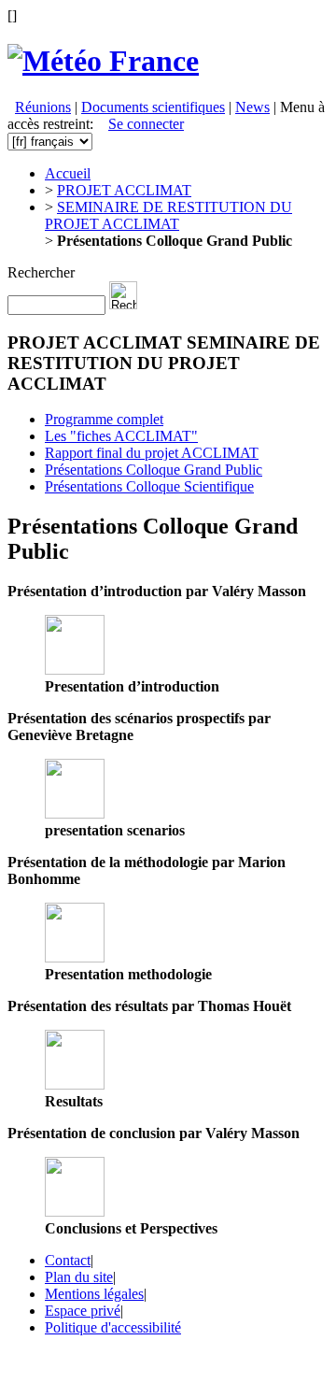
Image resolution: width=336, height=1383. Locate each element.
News (252, 107)
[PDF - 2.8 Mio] (75, 669)
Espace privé (82, 1311)
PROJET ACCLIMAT (124, 190)
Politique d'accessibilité (113, 1327)
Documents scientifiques (153, 107)
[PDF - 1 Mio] (75, 813)
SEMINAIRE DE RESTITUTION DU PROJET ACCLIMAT (168, 215)
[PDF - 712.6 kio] (75, 957)
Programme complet (104, 419)
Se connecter (146, 124)
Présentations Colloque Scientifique (149, 486)
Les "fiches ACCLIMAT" (121, 436)
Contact (68, 1260)
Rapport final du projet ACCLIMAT (152, 453)
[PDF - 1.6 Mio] (75, 1211)
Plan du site (79, 1277)
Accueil (68, 173)
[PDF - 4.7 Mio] (75, 1084)
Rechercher (41, 272)
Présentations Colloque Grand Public (153, 470)
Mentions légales (94, 1294)
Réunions (43, 107)
